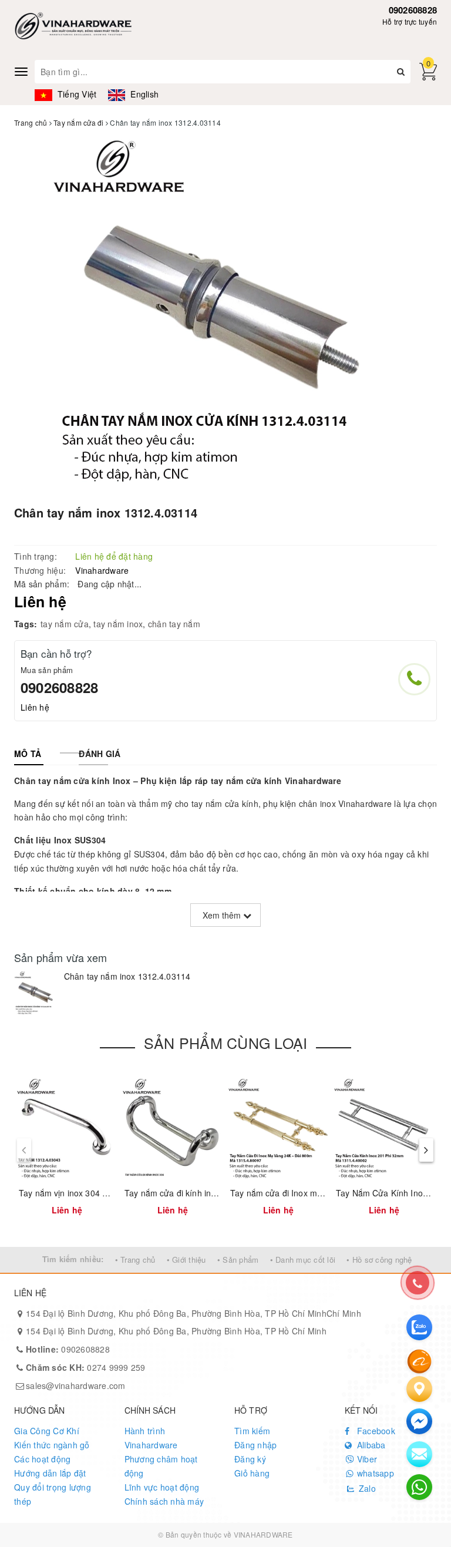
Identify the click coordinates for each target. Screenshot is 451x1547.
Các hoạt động (42, 1459)
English (143, 94)
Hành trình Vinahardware (151, 1438)
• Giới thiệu (186, 1259)
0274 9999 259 (86, 1367)
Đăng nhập (255, 1445)
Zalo (366, 1488)
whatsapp (374, 1473)
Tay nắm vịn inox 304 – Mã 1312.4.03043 (97, 1193)
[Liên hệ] (419, 1389)
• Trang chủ (135, 1259)
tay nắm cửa (65, 624)
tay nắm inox (118, 624)
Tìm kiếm (252, 1431)
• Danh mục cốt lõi (303, 1259)
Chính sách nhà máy (164, 1501)
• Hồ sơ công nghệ (379, 1259)
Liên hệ (35, 707)
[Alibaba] (419, 1360)
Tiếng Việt (75, 94)
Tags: (25, 624)
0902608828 (413, 10)
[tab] (27, 753)
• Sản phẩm (238, 1259)
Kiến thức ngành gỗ (52, 1445)
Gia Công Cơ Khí (46, 1431)
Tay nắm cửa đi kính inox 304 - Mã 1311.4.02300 (217, 1193)
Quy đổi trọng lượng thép (52, 1494)
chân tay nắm (174, 624)
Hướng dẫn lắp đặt (50, 1473)
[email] (419, 1421)
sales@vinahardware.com (76, 1385)
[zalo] (419, 1327)
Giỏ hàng (252, 1473)
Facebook (375, 1431)
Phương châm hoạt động (161, 1466)
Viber (366, 1459)
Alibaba (370, 1445)
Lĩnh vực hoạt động (162, 1487)
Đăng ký (250, 1459)
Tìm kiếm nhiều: (73, 1258)
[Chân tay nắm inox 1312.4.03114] (36, 993)
